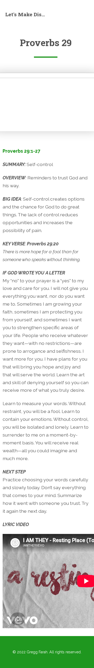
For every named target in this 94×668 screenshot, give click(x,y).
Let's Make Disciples (26, 14)
